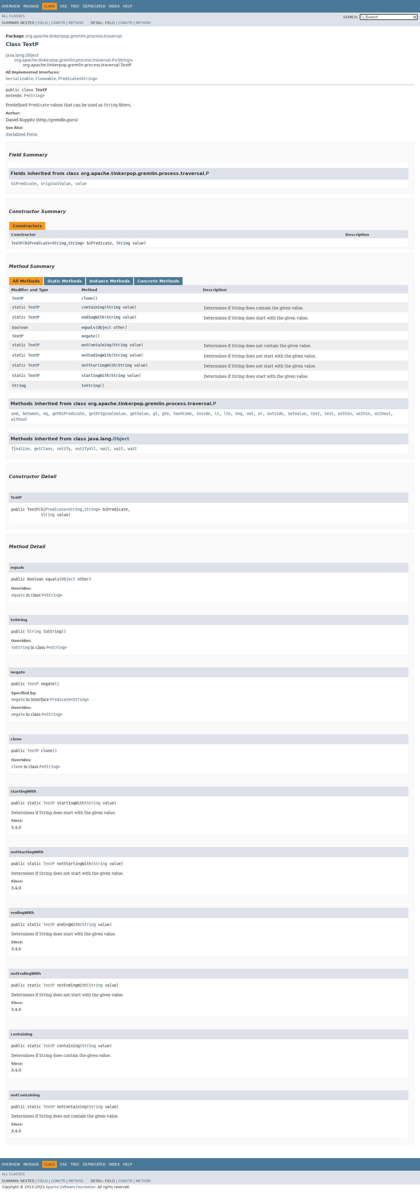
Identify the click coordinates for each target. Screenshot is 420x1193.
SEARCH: (350, 17)
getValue (139, 413)
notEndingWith (96, 355)
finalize (20, 448)
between (31, 413)
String (124, 60)
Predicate (68, 78)
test (315, 413)
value (81, 183)
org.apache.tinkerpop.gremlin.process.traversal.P (64, 60)
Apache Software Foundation (70, 1187)
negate (88, 336)
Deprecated (94, 6)
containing (92, 307)
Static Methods (64, 281)
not (250, 413)
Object (104, 327)
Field (43, 23)
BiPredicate (37, 243)
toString (90, 385)
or (260, 413)
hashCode (182, 413)
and (14, 413)
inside (203, 413)
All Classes (13, 16)
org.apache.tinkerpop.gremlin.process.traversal (73, 36)
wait (104, 448)
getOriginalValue (107, 413)
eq (45, 413)
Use (63, 6)
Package (31, 6)
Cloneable (45, 78)
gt (155, 413)
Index (114, 6)
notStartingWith (98, 365)
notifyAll (85, 448)
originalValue (56, 183)
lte (227, 413)
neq (238, 413)
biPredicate (23, 183)
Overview (11, 6)
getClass (43, 448)
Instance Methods (109, 281)
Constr (58, 23)
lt (217, 413)
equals (88, 327)
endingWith (92, 317)
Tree (75, 6)
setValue (297, 413)
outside (275, 413)
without (383, 413)
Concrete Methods (158, 281)
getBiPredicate (68, 413)
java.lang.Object (22, 55)
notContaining (96, 345)
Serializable (19, 78)
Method (76, 23)
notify (64, 448)
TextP (17, 243)
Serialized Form (21, 134)
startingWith (95, 375)
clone (87, 298)
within (345, 413)
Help (127, 6)
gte (165, 413)
